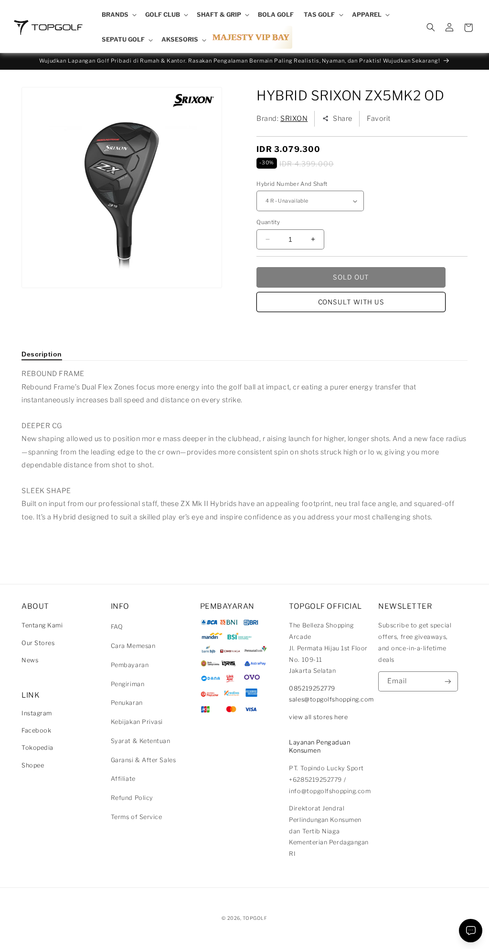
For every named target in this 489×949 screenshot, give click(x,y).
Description (41, 354)
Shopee (32, 765)
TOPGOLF (255, 918)
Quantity (268, 222)
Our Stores (37, 643)
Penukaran (127, 702)
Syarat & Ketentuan (140, 740)
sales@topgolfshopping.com (331, 699)
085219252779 (312, 688)
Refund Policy (132, 797)
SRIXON (294, 118)
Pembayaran (130, 665)
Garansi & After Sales (143, 760)
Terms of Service (136, 816)
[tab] (41, 354)
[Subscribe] (447, 681)
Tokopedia (37, 747)
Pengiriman (127, 684)
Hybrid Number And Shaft (291, 184)
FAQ (117, 626)
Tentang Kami (42, 625)
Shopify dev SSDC (256, 927)
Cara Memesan (133, 645)
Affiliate (123, 778)
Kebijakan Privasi (137, 721)
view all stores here (318, 717)
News (29, 660)
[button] (118, 14)
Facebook (36, 730)
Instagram (36, 713)
